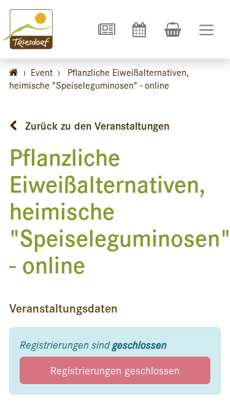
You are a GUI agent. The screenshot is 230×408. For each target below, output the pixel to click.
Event (42, 71)
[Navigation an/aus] (206, 30)
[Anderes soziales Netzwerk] (106, 29)
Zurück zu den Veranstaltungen (95, 125)
